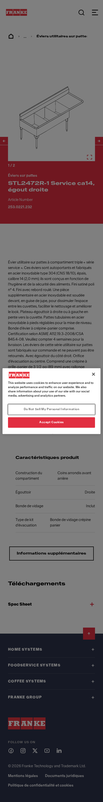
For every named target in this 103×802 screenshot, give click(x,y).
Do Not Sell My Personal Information (52, 409)
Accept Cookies (51, 422)
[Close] (93, 374)
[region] (51, 401)
